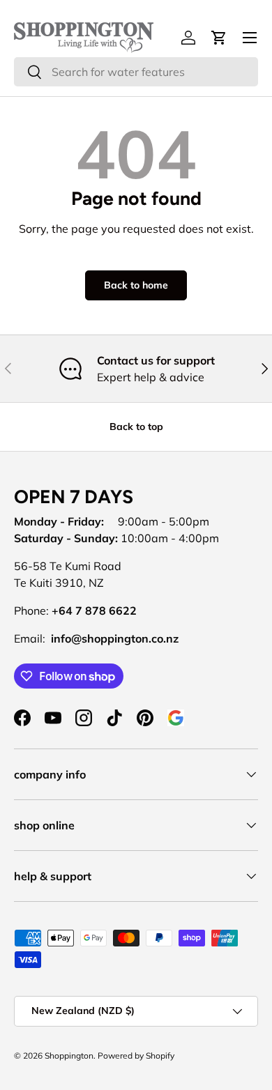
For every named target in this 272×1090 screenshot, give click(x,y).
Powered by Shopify (136, 1055)
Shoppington (69, 1055)
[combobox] (136, 71)
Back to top (136, 426)
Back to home (136, 285)
